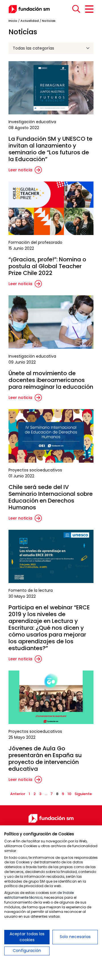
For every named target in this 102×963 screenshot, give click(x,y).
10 (69, 794)
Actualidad (29, 20)
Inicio (12, 20)
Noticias (49, 20)
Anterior (17, 794)
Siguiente (83, 794)
